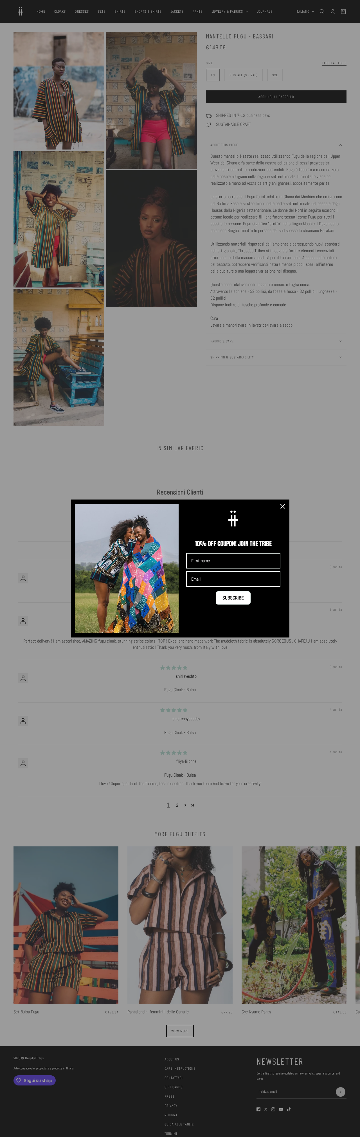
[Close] (282, 506)
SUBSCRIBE (233, 598)
